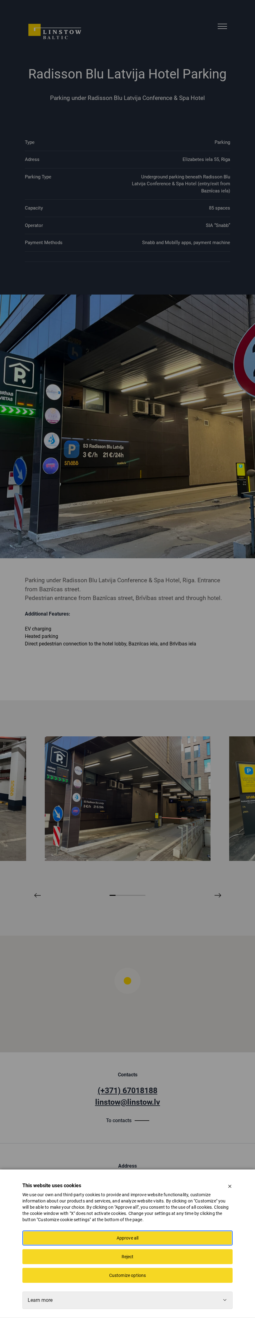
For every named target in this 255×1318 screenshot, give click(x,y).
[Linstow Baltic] (55, 31)
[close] (229, 1186)
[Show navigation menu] (222, 26)
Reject (128, 1256)
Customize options (127, 1275)
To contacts (119, 1120)
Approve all (128, 1237)
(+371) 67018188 (127, 1090)
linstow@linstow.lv (127, 1102)
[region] (127, 994)
